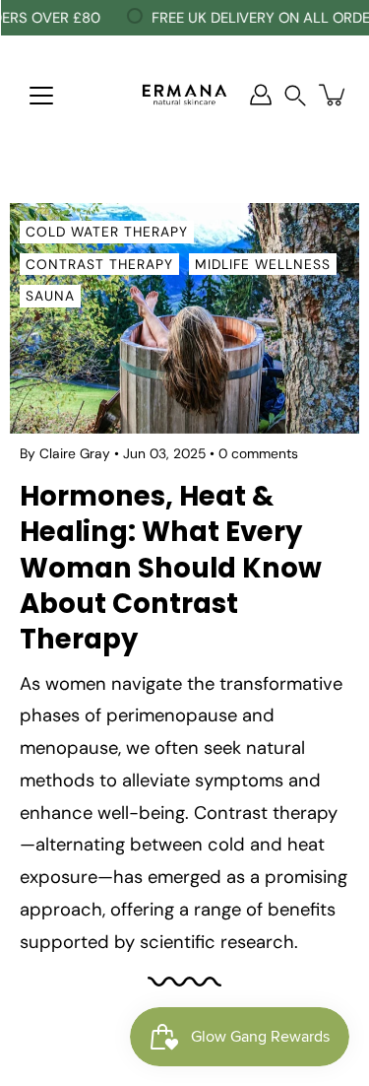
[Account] (261, 94)
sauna (50, 296)
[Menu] (41, 95)
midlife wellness (263, 264)
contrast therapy (99, 264)
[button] (295, 95)
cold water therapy (107, 231)
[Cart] (333, 94)
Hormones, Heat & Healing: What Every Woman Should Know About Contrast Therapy (171, 567)
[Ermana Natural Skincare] (184, 94)
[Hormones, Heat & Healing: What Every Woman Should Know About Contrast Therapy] (184, 318)
